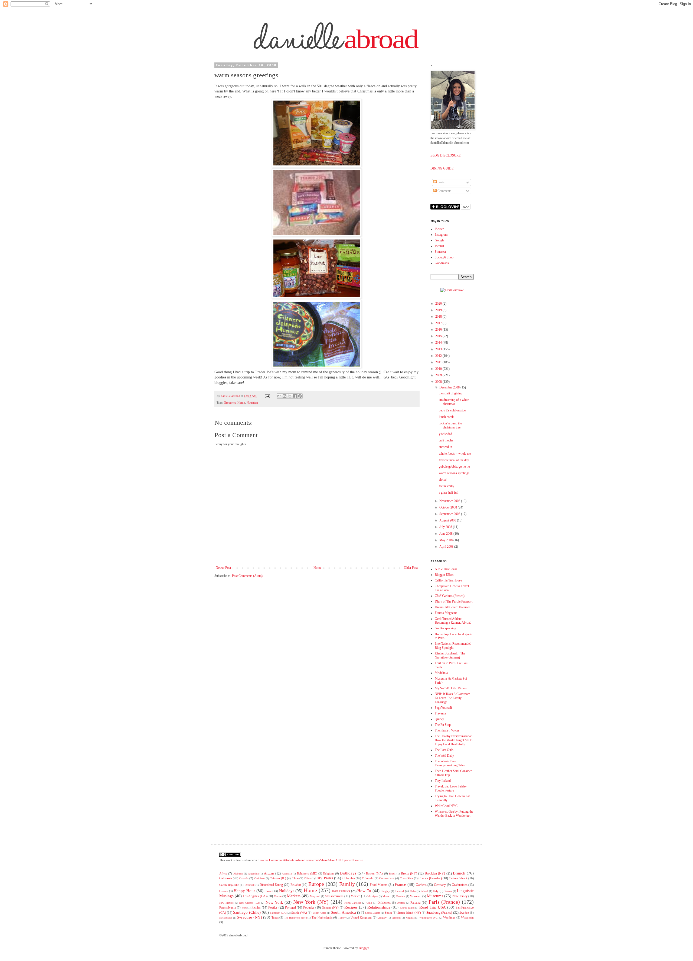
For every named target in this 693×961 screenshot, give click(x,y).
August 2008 (448, 520)
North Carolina (352, 902)
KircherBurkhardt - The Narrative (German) (450, 655)
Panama (415, 903)
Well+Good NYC (446, 806)
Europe (316, 884)
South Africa (319, 912)
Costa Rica (406, 878)
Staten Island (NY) (409, 912)
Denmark (249, 884)
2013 (439, 349)
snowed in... (447, 447)
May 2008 (446, 540)
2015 (439, 336)
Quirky (439, 719)
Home (241, 402)
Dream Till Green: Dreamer (452, 607)
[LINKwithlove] (452, 290)
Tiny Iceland (443, 781)
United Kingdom (361, 917)
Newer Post (223, 568)
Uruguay (382, 917)
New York (274, 902)
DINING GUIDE (441, 168)
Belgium (328, 873)
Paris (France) (444, 902)
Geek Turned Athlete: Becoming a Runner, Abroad (453, 621)
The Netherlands (322, 917)
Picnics (256, 907)
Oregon (401, 902)
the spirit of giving (450, 393)
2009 (439, 375)
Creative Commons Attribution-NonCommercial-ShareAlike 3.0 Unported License (310, 860)
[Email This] (279, 396)
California (225, 878)
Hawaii (268, 891)
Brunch (459, 873)
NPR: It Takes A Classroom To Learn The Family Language (452, 698)
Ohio (369, 902)
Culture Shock (458, 878)
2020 (439, 303)
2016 (439, 329)
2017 (439, 323)
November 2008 (450, 501)
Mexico (355, 896)
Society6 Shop (444, 257)
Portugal (290, 907)
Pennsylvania (227, 907)
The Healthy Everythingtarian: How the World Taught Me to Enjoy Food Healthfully (454, 740)
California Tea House (448, 580)
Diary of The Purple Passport (453, 601)
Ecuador (295, 885)
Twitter (439, 229)
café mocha (446, 440)
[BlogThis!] (284, 396)
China (307, 878)
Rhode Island (407, 907)
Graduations (460, 885)
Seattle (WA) (299, 912)
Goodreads (442, 263)
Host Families (341, 891)
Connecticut (386, 878)
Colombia (348, 878)
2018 (439, 316)
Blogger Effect (444, 575)
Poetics (272, 907)
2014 (439, 342)
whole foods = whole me (455, 453)
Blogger (364, 948)
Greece (223, 891)
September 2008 (450, 514)
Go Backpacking (445, 628)
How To (364, 891)
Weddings (449, 917)
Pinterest (440, 252)
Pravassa (440, 713)
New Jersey (460, 896)
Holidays (286, 891)
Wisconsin (467, 917)
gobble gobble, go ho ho (454, 466)
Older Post (411, 568)
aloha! (443, 479)
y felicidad (445, 434)
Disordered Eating (271, 885)
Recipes (351, 907)
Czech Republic (229, 884)
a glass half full (448, 492)
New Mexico (226, 902)
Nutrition (252, 402)
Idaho (413, 891)
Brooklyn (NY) (435, 873)
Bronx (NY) (409, 873)
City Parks (324, 878)
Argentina (253, 873)
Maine (278, 896)
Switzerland (225, 917)
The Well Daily (444, 755)
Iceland (399, 891)
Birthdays (348, 873)
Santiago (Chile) (246, 912)
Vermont (396, 917)
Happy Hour (244, 891)
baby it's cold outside (452, 410)
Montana (400, 896)
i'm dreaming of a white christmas (454, 402)
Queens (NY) (330, 907)
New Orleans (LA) (249, 902)
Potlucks (308, 907)
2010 (439, 369)
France (400, 884)
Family (347, 884)
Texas (275, 917)
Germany (440, 885)
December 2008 (449, 387)
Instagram (441, 235)
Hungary (385, 891)
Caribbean (259, 878)
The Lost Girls (444, 750)
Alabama (238, 873)
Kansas (448, 891)
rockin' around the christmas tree (450, 425)
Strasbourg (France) (439, 913)
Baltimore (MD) (307, 873)
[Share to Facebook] (295, 396)
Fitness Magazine (446, 613)
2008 (439, 382)
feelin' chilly (446, 486)
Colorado (368, 878)
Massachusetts (334, 896)
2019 (439, 310)
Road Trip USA (432, 907)
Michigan (372, 896)
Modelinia (441, 673)
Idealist (439, 246)
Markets (293, 896)
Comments (444, 191)
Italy (436, 891)
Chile (295, 878)
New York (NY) (311, 902)
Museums (435, 896)
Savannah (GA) (278, 912)
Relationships (378, 907)
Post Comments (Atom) (247, 576)
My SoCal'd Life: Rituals (451, 688)
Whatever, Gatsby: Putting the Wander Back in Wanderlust (454, 813)
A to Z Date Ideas (446, 569)
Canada (244, 878)
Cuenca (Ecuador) (430, 878)
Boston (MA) (374, 873)
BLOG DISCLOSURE (445, 155)
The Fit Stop (443, 725)
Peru (244, 907)
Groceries (230, 402)
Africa (223, 873)
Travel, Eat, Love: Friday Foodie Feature (451, 788)
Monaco (387, 896)
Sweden (464, 912)
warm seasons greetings (454, 473)
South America (343, 912)
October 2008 (448, 507)
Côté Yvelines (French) (450, 596)
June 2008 (446, 534)
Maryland (315, 896)
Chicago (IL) (278, 878)
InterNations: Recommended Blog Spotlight (453, 646)
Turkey (342, 917)
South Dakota (372, 912)
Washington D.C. (429, 917)
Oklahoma (384, 902)
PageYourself (443, 708)
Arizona (269, 873)
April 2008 (446, 546)
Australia (287, 873)
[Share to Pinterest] (300, 396)
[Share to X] (289, 396)
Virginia (410, 917)
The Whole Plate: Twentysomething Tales (450, 763)
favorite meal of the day (454, 460)
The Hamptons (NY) (295, 917)
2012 (439, 356)
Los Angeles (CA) (254, 896)
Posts (440, 182)
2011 (439, 362)
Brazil (392, 873)
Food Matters (378, 885)
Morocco (415, 896)
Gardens (421, 885)
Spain (388, 912)
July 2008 (446, 527)
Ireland (424, 891)
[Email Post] (267, 395)
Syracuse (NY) (249, 917)
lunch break (446, 417)
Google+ (440, 240)
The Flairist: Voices (447, 730)
